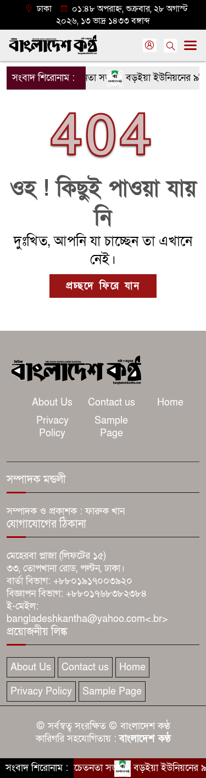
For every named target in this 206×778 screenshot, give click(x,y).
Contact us (111, 402)
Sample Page (111, 427)
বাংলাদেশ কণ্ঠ (145, 738)
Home (170, 402)
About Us (52, 402)
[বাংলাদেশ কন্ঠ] (75, 369)
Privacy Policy (52, 427)
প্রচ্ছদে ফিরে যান (103, 286)
